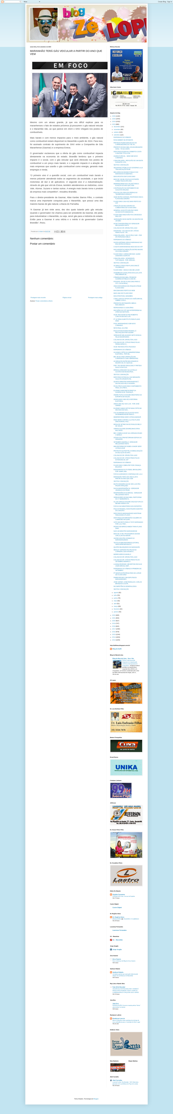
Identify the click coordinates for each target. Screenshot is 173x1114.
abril (115, 603)
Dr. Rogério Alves (118, 917)
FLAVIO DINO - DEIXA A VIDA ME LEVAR (127, 270)
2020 (114, 621)
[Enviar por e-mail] (55, 231)
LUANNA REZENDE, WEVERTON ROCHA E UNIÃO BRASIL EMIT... (128, 565)
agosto (116, 592)
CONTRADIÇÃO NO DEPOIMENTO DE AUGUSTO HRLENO (126, 189)
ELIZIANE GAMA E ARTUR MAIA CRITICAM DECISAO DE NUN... (127, 409)
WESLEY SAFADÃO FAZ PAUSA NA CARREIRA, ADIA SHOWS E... (125, 550)
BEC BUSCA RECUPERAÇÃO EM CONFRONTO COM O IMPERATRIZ (126, 357)
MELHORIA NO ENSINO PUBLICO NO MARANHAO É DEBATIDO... (126, 173)
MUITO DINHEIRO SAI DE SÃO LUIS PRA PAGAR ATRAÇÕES (127, 485)
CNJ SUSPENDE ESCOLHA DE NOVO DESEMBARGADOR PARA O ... (126, 413)
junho (116, 598)
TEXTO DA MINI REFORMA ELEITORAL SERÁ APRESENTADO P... (126, 543)
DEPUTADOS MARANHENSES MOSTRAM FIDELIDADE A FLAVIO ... (127, 514)
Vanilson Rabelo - (118, 972)
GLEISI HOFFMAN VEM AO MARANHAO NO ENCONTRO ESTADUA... (128, 243)
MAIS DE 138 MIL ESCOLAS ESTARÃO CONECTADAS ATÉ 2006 (126, 180)
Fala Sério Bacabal (119, 987)
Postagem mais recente (38, 297)
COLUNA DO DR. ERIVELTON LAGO (125, 228)
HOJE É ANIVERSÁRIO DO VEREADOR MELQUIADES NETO (126, 224)
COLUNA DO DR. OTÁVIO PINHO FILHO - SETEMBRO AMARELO (127, 560)
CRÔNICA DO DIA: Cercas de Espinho (124, 896)
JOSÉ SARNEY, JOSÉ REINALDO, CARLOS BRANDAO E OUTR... (128, 583)
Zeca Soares (117, 959)
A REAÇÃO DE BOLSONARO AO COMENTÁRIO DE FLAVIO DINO (125, 206)
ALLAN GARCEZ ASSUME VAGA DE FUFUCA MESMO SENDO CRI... (128, 502)
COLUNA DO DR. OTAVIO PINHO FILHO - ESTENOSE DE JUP (127, 459)
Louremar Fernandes (120, 930)
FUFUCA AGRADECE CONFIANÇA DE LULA (128, 474)
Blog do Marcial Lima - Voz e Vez (123, 658)
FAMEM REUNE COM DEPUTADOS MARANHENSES (125, 578)
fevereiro (117, 609)
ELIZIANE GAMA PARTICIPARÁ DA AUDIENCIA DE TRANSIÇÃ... (125, 391)
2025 (114, 119)
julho (115, 595)
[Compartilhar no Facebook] (62, 231)
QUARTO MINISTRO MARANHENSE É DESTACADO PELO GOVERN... (126, 382)
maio (115, 601)
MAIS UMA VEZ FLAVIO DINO (123, 293)
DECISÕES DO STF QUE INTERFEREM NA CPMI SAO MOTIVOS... (127, 311)
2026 (114, 116)
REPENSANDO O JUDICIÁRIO (123, 307)
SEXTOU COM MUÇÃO (121, 165)
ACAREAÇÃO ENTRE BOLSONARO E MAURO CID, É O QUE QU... (126, 362)
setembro (117, 135)
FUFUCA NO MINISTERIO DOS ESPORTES (128, 506)
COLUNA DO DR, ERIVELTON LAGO (125, 340)
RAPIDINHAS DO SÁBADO (122, 137)
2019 (114, 623)
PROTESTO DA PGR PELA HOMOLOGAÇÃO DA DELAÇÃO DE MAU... (128, 451)
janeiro (116, 612)
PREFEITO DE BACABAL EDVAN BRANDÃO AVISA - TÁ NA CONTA (128, 148)
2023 (114, 124)
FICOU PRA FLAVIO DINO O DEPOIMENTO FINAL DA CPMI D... (127, 387)
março (116, 606)
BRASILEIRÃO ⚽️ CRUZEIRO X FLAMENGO (126, 919)
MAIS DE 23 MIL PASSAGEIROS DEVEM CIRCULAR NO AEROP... (127, 534)
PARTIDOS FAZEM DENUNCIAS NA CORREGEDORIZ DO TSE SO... (125, 143)
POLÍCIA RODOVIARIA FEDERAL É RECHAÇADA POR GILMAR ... (125, 331)
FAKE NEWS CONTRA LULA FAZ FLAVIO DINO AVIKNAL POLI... (127, 420)
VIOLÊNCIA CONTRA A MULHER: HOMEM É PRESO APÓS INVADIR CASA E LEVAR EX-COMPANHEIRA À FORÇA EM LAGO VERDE (126, 990)
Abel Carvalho (117, 1080)
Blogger (95, 1099)
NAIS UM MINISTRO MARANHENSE (125, 531)
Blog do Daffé (117, 649)
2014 (114, 637)
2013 (114, 640)
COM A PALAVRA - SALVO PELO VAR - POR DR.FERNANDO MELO (128, 236)
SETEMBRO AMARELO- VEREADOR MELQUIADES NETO (125, 443)
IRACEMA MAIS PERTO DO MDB (124, 290)
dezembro (117, 127)
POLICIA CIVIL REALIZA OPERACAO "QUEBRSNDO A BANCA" (125, 193)
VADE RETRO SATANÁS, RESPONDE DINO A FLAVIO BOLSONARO (128, 198)
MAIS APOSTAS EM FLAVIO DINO (124, 176)
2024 (114, 121)
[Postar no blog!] (57, 231)
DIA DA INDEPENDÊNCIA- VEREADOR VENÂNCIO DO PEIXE (126, 489)
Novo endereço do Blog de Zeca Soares (124, 961)
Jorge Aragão (117, 949)
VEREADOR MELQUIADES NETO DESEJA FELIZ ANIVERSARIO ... (127, 336)
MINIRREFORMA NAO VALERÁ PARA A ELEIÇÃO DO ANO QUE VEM (126, 184)
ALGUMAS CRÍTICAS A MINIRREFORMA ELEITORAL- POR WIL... (127, 353)
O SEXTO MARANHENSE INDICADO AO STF (128, 247)
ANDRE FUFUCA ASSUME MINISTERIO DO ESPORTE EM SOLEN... (128, 395)
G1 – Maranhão (118, 940)
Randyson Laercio (119, 1018)
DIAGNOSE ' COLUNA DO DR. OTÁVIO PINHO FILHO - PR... (126, 231)
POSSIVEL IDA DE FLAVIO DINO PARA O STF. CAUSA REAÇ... (127, 282)
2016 (114, 632)
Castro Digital (117, 907)
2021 (114, 618)
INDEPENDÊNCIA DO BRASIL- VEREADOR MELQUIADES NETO (128, 493)
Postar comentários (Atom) (44, 301)
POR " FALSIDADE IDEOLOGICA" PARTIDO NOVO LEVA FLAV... (128, 366)
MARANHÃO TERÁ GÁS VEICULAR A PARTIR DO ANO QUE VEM (126, 477)
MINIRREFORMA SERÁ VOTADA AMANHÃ (127, 417)
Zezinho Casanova (119, 894)
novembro (117, 129)
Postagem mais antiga (95, 297)
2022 (114, 615)
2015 (114, 634)
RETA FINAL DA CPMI (121, 328)
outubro (116, 132)
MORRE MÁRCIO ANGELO (122, 554)
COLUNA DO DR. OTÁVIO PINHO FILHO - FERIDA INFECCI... (127, 343)
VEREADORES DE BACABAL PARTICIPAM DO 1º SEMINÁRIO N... (127, 498)
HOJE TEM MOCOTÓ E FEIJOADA (125, 347)
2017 (114, 629)
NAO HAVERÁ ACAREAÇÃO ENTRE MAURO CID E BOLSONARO (128, 250)
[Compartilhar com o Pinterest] (64, 231)
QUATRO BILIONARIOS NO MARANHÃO (127, 547)
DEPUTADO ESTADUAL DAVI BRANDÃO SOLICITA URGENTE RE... (127, 378)
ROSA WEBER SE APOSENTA (123, 140)
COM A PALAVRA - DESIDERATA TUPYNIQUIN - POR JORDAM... (125, 259)
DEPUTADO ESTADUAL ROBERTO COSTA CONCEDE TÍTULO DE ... (127, 152)
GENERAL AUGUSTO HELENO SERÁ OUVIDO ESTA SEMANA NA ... (126, 211)
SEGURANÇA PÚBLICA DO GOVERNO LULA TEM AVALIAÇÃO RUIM (128, 168)
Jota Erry (116, 1003)
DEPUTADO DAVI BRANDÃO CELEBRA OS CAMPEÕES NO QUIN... (128, 518)
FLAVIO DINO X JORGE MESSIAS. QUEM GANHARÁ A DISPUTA (127, 255)
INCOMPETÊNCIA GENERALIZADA (125, 586)
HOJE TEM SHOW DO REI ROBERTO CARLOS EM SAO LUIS (126, 315)
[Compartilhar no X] (60, 231)
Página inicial (67, 297)
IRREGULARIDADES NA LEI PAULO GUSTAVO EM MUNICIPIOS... (125, 371)
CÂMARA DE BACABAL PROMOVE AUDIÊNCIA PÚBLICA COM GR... (125, 278)
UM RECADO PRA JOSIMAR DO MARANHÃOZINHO (124, 539)
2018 (114, 626)
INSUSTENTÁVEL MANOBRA (123, 296)
